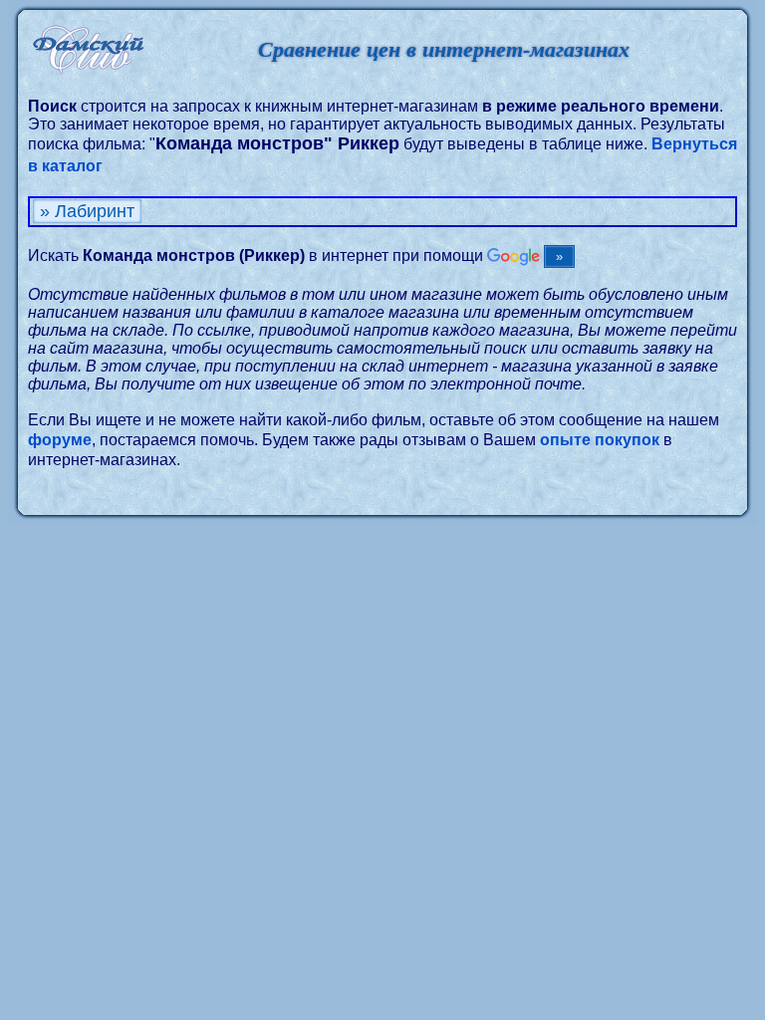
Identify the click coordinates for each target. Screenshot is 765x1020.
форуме (60, 439)
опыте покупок (599, 439)
